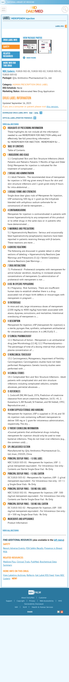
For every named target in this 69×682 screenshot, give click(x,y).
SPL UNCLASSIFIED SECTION (19, 447)
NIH (16, 607)
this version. (53, 106)
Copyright (21, 601)
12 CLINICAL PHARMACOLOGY (19, 336)
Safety (6, 46)
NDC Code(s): (9, 71)
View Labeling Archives (14, 575)
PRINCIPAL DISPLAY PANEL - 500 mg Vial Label (27, 488)
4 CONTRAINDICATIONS (17, 210)
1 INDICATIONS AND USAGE (18, 154)
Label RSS (59, 26)
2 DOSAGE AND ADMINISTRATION (21, 173)
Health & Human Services (42, 607)
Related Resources (8, 55)
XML (36, 113)
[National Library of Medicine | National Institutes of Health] (34, 592)
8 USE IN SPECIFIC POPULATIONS (21, 284)
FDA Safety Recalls (34, 548)
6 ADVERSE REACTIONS (17, 247)
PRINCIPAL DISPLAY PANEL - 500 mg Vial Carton (28, 504)
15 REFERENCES (14, 391)
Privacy (32, 601)
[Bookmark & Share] (61, 612)
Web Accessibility (47, 601)
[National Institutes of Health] (4, 2)
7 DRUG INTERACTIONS (17, 265)
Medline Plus (9, 561)
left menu (58, 540)
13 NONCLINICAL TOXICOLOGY (19, 354)
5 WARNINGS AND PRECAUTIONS (21, 228)
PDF (31, 113)
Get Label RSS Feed (44, 575)
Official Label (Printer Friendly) (17, 118)
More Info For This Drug (9, 64)
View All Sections (11, 124)
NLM (25, 607)
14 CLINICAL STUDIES (16, 373)
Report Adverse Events (14, 548)
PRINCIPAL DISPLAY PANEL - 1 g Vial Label (25, 458)
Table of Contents (16, 146)
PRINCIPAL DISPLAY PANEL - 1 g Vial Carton (26, 473)
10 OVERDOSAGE (14, 302)
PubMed (35, 561)
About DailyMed (27, 597)
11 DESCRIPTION (14, 321)
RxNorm (30, 575)
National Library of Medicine (20, 2)
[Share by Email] (58, 612)
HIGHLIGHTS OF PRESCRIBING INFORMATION (25, 128)
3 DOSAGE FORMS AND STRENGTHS (22, 191)
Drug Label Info (10, 40)
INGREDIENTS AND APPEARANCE (21, 519)
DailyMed (34, 9)
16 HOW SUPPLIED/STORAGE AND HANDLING (25, 410)
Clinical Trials (23, 561)
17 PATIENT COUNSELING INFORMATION (23, 428)
